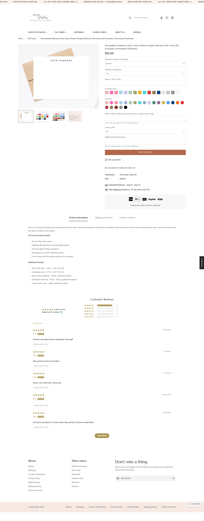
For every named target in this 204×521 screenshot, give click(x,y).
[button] (89, 305)
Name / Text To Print (113, 79)
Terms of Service (35, 490)
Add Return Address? (113, 70)
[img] (38, 330)
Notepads (78, 32)
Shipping (32, 470)
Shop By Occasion (36, 32)
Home (20, 39)
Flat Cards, (124, 175)
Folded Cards (99, 32)
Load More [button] (102, 436)
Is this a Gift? (110, 128)
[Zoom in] (94, 48)
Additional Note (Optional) (115, 137)
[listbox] (145, 63)
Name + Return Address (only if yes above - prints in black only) (129, 114)
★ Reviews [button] (202, 262)
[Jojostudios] (40, 17)
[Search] (130, 17)
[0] (172, 18)
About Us (119, 32)
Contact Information (36, 474)
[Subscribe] (173, 478)
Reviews (137, 32)
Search (31, 466)
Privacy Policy (34, 478)
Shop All (133, 175)
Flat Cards (60, 32)
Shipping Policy (34, 486)
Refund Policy (34, 482)
